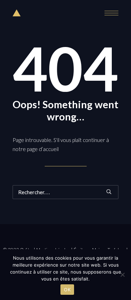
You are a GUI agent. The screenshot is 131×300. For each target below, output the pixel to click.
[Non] (122, 274)
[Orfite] (17, 12)
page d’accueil (43, 149)
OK (67, 289)
